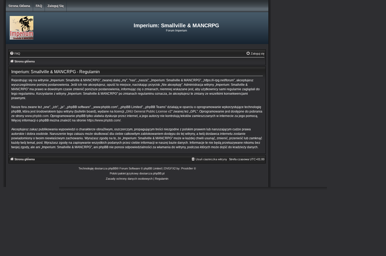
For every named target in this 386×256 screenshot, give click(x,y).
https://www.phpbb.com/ (104, 120)
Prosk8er (187, 168)
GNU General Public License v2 (148, 111)
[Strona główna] (49, 28)
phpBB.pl (158, 173)
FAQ (39, 6)
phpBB (112, 168)
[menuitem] (15, 53)
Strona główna (19, 6)
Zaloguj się (56, 6)
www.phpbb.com (37, 116)
